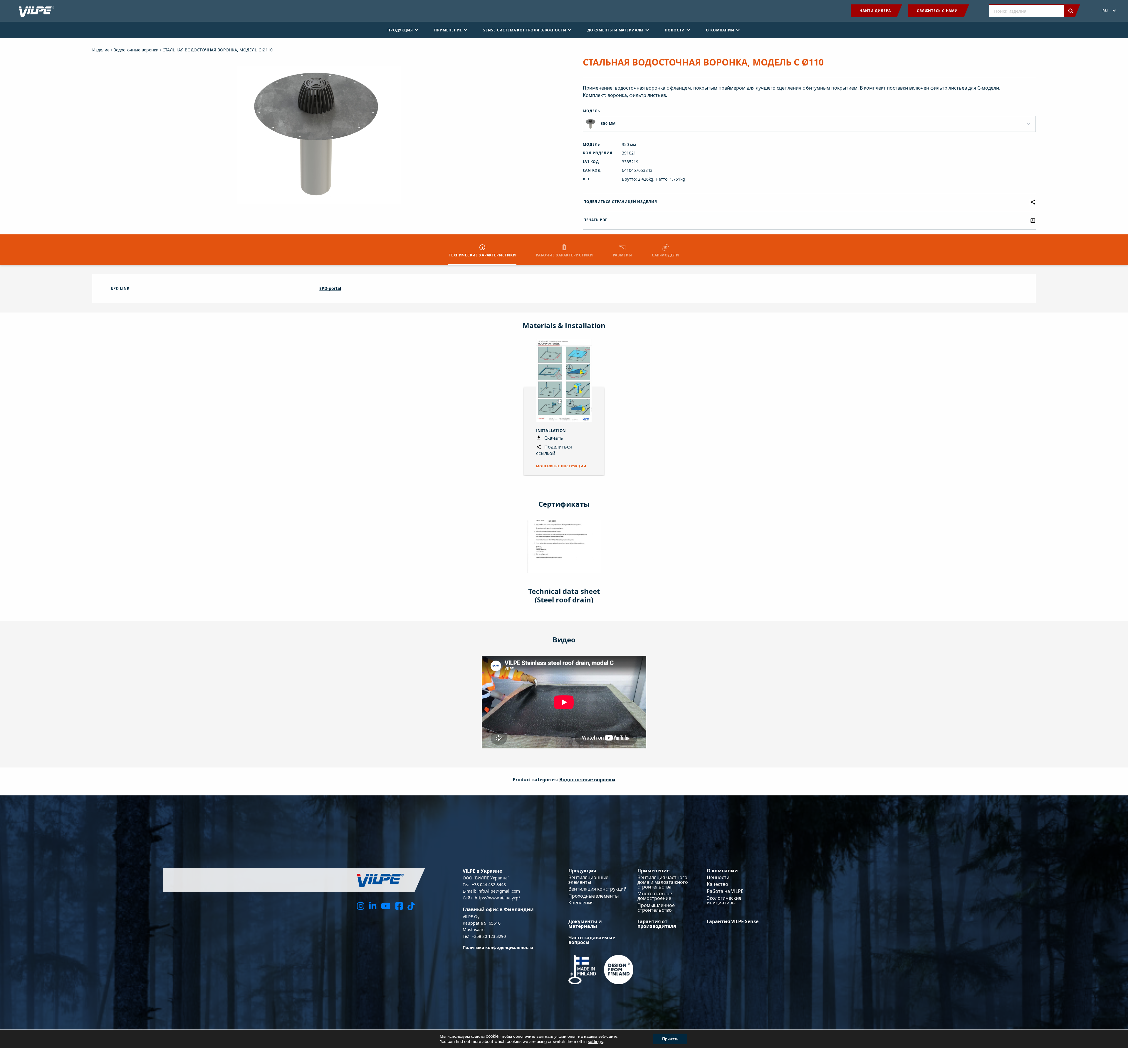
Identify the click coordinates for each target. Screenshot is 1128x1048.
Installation (551, 430)
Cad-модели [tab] (665, 255)
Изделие (101, 50)
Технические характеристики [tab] (482, 255)
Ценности (718, 877)
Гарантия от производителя (656, 923)
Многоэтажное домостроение (654, 895)
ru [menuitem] (1105, 10)
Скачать (553, 438)
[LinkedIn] (373, 906)
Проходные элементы (593, 896)
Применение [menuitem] (448, 30)
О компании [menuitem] (720, 30)
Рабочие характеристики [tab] (564, 255)
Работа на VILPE (725, 891)
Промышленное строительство (656, 907)
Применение (653, 870)
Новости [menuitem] (675, 30)
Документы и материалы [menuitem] (616, 30)
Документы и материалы (585, 923)
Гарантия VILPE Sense (732, 921)
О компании (722, 870)
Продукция (582, 870)
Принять (670, 1038)
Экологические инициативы (724, 900)
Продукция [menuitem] (400, 30)
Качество (717, 884)
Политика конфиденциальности (498, 947)
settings (595, 1041)
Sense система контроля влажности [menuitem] (524, 30)
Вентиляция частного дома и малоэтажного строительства (662, 882)
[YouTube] (386, 906)
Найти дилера (875, 10)
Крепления (581, 902)
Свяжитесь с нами (937, 10)
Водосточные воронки (136, 50)
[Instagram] (361, 906)
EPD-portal (330, 288)
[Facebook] (399, 906)
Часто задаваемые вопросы (591, 939)
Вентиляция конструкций (597, 889)
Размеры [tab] (622, 255)
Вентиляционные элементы (588, 879)
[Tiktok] (411, 906)
